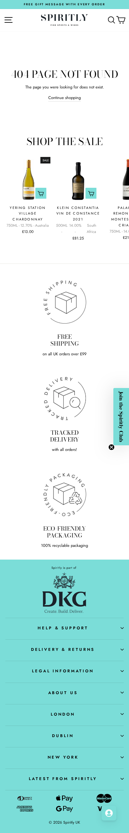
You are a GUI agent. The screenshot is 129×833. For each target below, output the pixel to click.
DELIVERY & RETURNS (63, 649)
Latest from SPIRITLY (63, 779)
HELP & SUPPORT (63, 628)
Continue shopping (64, 98)
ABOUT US (63, 693)
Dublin (63, 736)
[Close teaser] (111, 447)
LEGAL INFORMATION (63, 671)
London (63, 714)
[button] (121, 416)
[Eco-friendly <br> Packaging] (64, 494)
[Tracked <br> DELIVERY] (64, 398)
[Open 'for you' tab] (108, 813)
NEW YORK (63, 757)
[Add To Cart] (41, 193)
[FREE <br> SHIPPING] (64, 302)
